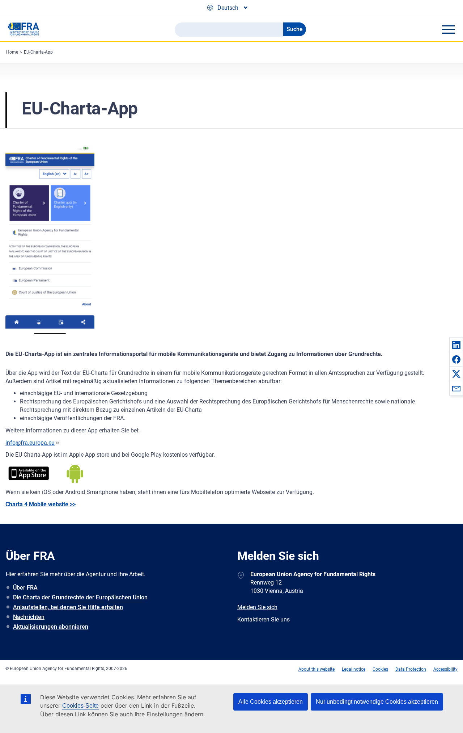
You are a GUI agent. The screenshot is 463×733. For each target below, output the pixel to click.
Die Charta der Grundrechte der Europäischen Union (80, 597)
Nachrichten (28, 616)
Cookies (380, 669)
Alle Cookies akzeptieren (270, 702)
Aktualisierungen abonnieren (50, 626)
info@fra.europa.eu (30, 442)
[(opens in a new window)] (28, 473)
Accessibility (445, 669)
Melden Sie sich (257, 607)
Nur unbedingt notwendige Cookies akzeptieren (377, 702)
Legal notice (353, 669)
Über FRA (25, 587)
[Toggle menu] (448, 29)
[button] (456, 345)
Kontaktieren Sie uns (263, 619)
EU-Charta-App (38, 52)
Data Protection (410, 669)
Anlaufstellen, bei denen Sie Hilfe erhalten (68, 607)
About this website (316, 669)
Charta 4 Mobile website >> (40, 504)
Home (12, 52)
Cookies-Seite (80, 706)
